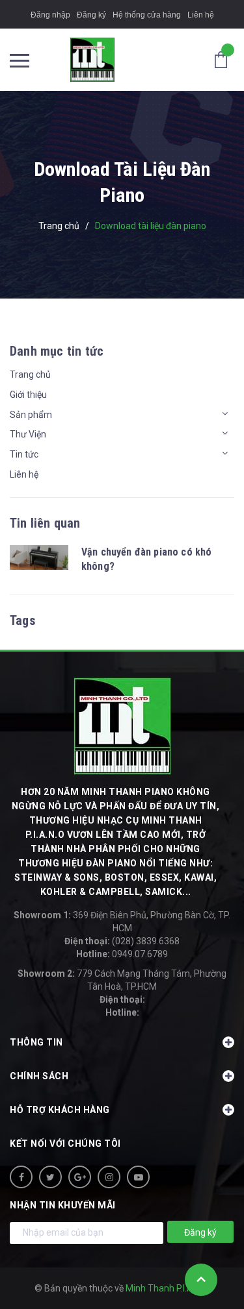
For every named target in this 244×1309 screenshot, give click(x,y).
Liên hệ (200, 14)
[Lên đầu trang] (201, 1280)
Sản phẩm (31, 415)
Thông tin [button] (36, 1042)
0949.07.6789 (122, 954)
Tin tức (24, 454)
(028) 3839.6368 (122, 941)
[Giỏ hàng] (224, 59)
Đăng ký (91, 14)
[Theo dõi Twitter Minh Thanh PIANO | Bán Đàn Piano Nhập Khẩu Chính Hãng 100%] (50, 1177)
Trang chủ (30, 374)
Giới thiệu (28, 394)
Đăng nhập (50, 14)
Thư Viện (28, 434)
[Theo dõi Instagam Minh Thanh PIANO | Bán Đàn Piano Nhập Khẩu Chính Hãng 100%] (109, 1177)
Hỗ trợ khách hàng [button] (60, 1110)
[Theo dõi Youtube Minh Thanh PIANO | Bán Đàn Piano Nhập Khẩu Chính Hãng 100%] (138, 1177)
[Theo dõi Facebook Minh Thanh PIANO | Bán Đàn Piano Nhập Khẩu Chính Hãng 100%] (21, 1177)
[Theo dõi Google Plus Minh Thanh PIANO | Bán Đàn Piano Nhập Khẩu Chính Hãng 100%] (79, 1177)
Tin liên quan (45, 523)
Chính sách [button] (39, 1076)
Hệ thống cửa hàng (147, 14)
